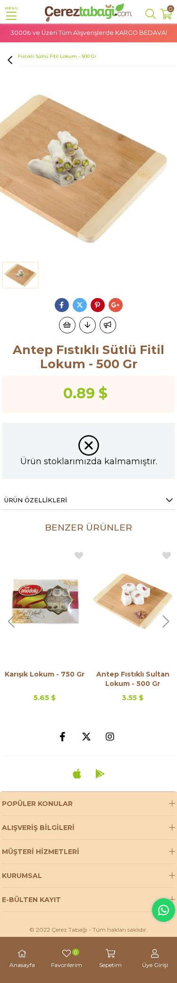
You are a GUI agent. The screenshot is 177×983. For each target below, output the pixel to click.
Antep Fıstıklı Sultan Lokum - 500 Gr (132, 679)
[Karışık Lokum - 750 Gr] (44, 601)
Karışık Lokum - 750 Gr (44, 674)
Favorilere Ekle (79, 556)
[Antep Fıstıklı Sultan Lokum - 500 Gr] (133, 601)
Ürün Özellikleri (35, 500)
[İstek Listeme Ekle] (67, 325)
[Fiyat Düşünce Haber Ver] (87, 325)
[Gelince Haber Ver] (108, 325)
